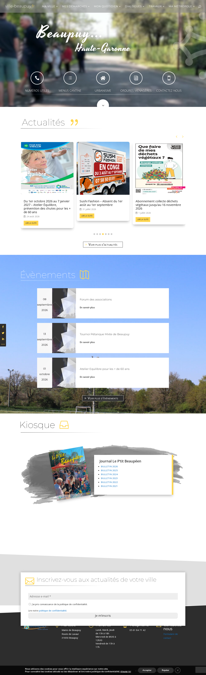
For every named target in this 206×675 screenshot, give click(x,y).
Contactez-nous (173, 623)
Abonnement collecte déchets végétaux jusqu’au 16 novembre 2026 (46, 204)
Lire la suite (30, 219)
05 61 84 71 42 (138, 626)
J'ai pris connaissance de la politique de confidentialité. (59, 600)
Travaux (155, 6)
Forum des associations (96, 296)
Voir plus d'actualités (103, 241)
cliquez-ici (125, 671)
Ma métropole (180, 6)
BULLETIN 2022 (109, 478)
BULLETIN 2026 (109, 462)
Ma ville (48, 6)
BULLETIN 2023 (109, 474)
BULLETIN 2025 (109, 466)
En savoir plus (87, 303)
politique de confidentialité (53, 606)
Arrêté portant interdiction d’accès (99, 203)
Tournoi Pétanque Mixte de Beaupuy (105, 330)
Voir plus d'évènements (103, 394)
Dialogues (133, 6)
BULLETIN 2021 (109, 482)
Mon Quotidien (106, 6)
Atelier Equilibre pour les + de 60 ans (105, 365)
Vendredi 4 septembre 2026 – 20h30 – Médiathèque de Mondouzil (156, 204)
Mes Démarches (74, 6)
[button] (182, 136)
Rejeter (165, 670)
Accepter (147, 670)
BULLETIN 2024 (109, 470)
